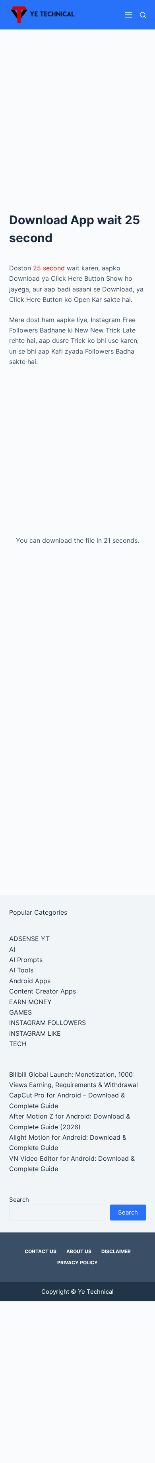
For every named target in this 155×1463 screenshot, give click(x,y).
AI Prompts (26, 960)
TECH (18, 1044)
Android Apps (29, 981)
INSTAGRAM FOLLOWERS (47, 1023)
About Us (78, 1251)
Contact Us (40, 1251)
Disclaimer (116, 1251)
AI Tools (21, 970)
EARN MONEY (30, 1002)
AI (12, 949)
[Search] (143, 15)
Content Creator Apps (42, 991)
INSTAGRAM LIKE (35, 1033)
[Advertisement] (77, 110)
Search (19, 1199)
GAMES (20, 1012)
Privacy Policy (77, 1262)
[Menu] (128, 14)
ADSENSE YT (29, 939)
